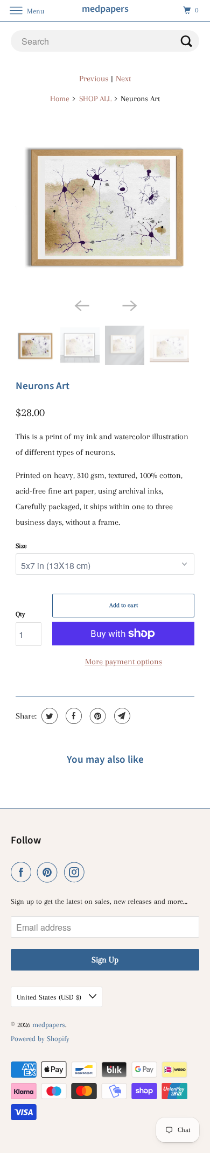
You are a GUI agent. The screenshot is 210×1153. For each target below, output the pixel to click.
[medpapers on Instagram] (76, 872)
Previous (93, 78)
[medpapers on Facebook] (23, 872)
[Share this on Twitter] (48, 716)
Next (123, 78)
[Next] (129, 305)
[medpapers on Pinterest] (49, 872)
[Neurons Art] (105, 204)
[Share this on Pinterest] (96, 716)
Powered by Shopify (40, 1039)
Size (21, 546)
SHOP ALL (95, 98)
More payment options (123, 661)
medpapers (48, 1025)
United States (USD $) (50, 997)
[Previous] (81, 305)
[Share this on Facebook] (72, 716)
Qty (20, 614)
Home (59, 98)
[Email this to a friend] (120, 716)
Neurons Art (42, 385)
